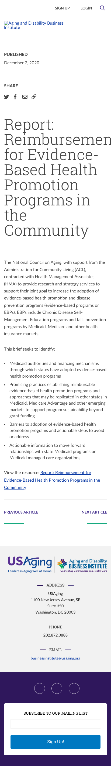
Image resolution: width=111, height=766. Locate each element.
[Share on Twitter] (6, 97)
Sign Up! (55, 742)
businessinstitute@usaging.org (55, 658)
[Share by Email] (24, 97)
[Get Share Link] (33, 97)
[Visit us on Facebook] (39, 688)
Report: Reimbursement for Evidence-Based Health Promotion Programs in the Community (52, 480)
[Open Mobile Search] (102, 9)
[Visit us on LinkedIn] (74, 688)
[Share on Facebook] (15, 97)
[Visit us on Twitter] (56, 688)
